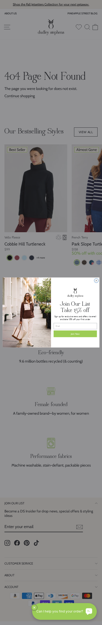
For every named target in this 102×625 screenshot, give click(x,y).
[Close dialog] (96, 280)
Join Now (75, 334)
